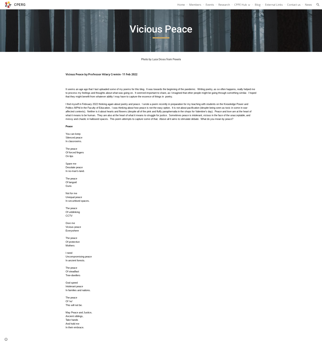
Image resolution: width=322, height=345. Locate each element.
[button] (318, 5)
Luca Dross (159, 59)
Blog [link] (258, 5)
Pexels (177, 59)
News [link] (308, 5)
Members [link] (195, 5)
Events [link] (210, 5)
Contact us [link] (294, 5)
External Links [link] (274, 5)
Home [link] (181, 5)
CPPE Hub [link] (240, 5)
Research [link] (224, 5)
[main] (161, 30)
